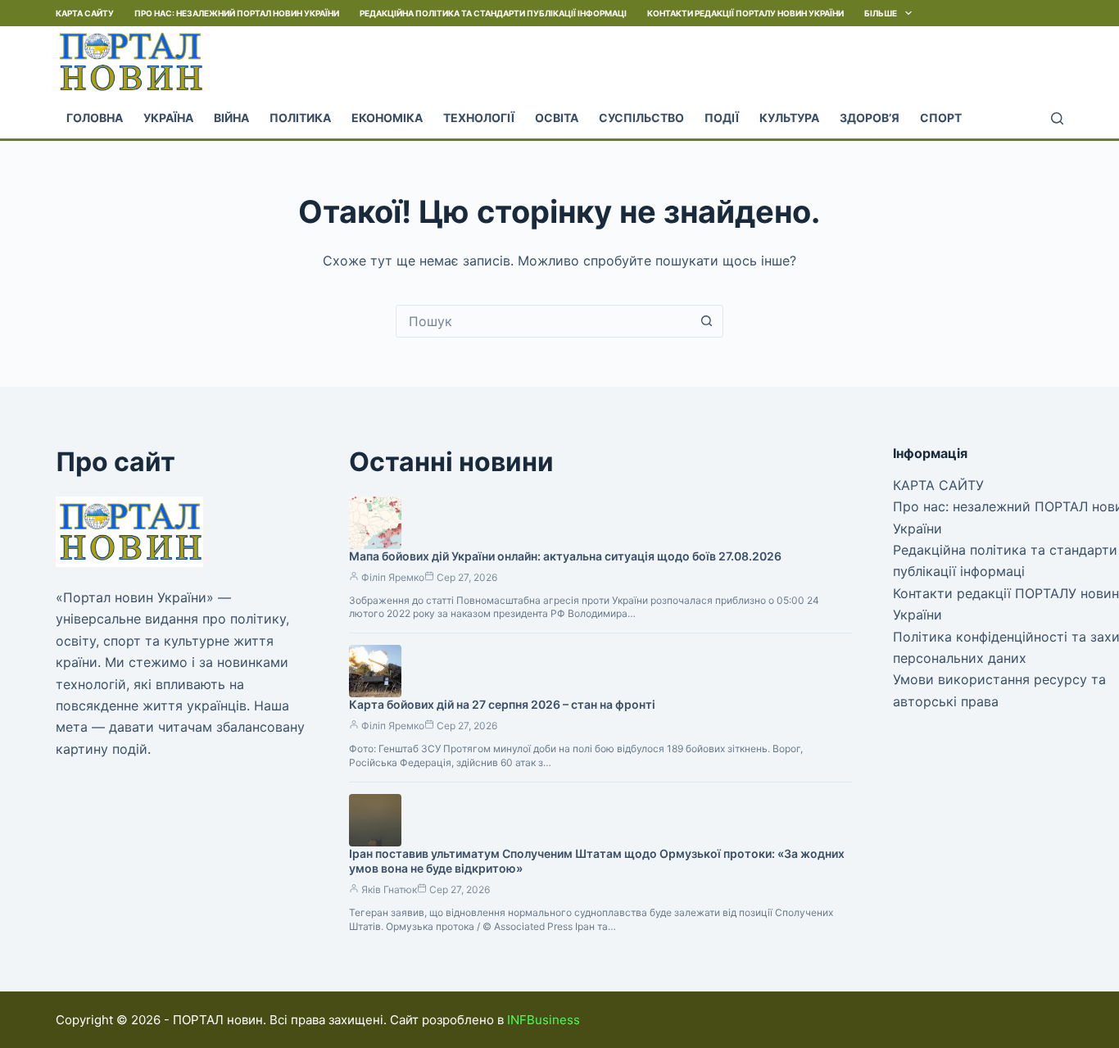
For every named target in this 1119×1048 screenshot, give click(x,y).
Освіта (556, 118)
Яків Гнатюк (389, 889)
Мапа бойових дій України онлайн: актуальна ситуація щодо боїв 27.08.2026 (565, 556)
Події (721, 118)
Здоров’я (869, 118)
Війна (231, 118)
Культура (789, 118)
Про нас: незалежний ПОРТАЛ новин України (236, 13)
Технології (478, 118)
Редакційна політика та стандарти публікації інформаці (493, 13)
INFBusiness (543, 1020)
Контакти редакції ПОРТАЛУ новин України (745, 13)
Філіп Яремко (392, 577)
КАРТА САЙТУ (85, 13)
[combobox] (543, 321)
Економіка (387, 118)
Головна (94, 118)
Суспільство (641, 118)
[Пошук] (1057, 118)
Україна (168, 118)
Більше (880, 13)
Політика (300, 118)
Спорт (941, 118)
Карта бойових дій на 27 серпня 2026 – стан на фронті (502, 704)
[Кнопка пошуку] (707, 321)
